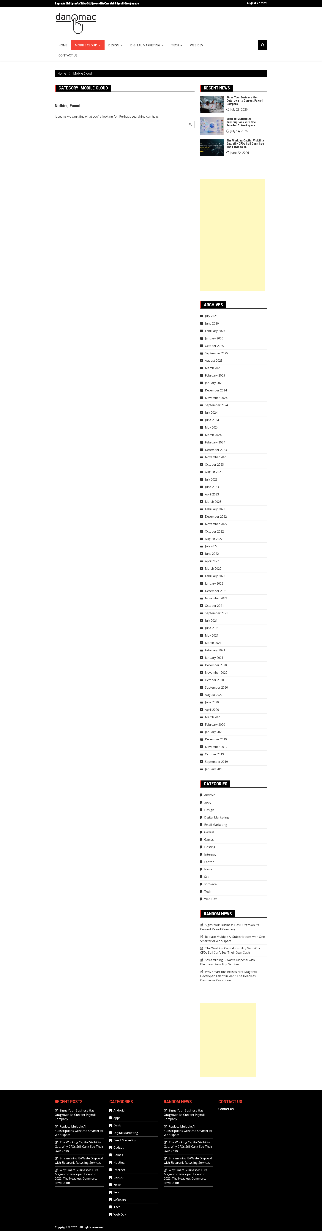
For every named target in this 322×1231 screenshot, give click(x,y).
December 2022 (216, 516)
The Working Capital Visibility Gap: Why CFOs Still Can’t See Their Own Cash (245, 144)
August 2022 (213, 539)
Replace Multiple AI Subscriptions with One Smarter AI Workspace (97, 3)
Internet (210, 854)
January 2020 (214, 732)
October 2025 (214, 346)
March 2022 (213, 568)
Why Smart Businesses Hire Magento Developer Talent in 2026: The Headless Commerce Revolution (228, 976)
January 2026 (214, 338)
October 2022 (214, 531)
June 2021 (212, 628)
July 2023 (211, 479)
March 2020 (213, 717)
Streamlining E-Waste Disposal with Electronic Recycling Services (227, 962)
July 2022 (211, 546)
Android (209, 795)
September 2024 (216, 405)
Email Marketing (215, 825)
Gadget (209, 832)
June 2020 (212, 702)
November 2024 (216, 398)
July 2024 (211, 412)
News (208, 869)
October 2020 (214, 680)
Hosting (209, 847)
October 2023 (214, 464)
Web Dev (196, 45)
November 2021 (216, 598)
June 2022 (212, 554)
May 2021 (211, 635)
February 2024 (215, 442)
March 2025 (213, 368)
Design (113, 45)
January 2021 (214, 658)
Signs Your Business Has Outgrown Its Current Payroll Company (244, 101)
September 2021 (216, 613)
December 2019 (216, 739)
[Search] (190, 124)
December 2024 (216, 390)
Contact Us (68, 55)
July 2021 (211, 620)
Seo (206, 877)
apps (207, 802)
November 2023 (216, 457)
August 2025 (213, 360)
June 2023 (212, 487)
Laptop (209, 862)
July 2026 (211, 316)
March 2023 (213, 502)
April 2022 (212, 561)
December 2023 (216, 450)
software (210, 884)
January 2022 (214, 583)
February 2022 (215, 576)
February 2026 (215, 331)
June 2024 (212, 420)
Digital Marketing (145, 45)
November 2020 (216, 672)
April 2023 (212, 494)
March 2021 (213, 643)
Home (63, 45)
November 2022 (216, 524)
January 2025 (214, 383)
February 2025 (215, 375)
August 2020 (213, 695)
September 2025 (216, 353)
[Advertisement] (232, 235)
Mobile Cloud (86, 45)
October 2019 (214, 754)
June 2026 (212, 323)
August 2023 (213, 472)
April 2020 (212, 710)
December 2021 (216, 591)
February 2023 (215, 509)
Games (209, 840)
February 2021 (215, 650)
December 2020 (216, 665)
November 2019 (216, 747)
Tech (175, 45)
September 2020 (216, 687)
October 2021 (214, 606)
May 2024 (211, 427)
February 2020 (215, 724)
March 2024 (213, 435)
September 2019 (216, 762)
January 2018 (214, 769)
